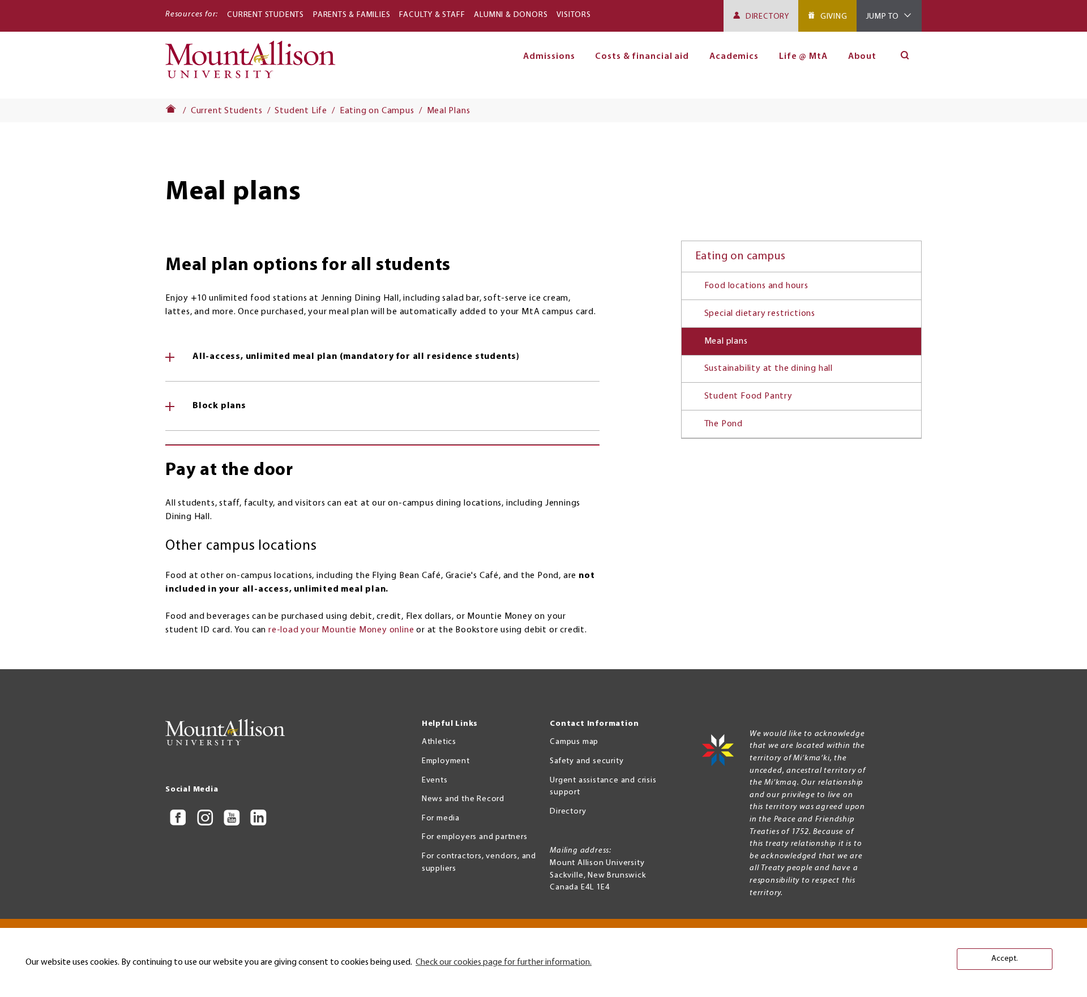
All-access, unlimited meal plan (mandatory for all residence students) (356, 356)
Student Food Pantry (748, 396)
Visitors (573, 15)
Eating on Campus (377, 110)
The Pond (723, 424)
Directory (767, 16)
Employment (446, 761)
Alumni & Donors (510, 15)
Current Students (265, 15)
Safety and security (586, 761)
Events (435, 780)
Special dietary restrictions (759, 313)
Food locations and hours (756, 285)
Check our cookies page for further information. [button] (504, 962)
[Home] (255, 65)
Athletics (439, 742)
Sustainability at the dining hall (768, 368)
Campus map (574, 742)
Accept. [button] (1004, 959)
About (862, 56)
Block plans (219, 405)
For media (441, 818)
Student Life (301, 110)
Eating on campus (740, 256)
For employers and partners (475, 837)
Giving (834, 16)
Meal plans (726, 341)
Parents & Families (351, 15)
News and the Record (463, 799)
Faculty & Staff (432, 15)
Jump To (883, 16)
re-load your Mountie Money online (341, 630)
